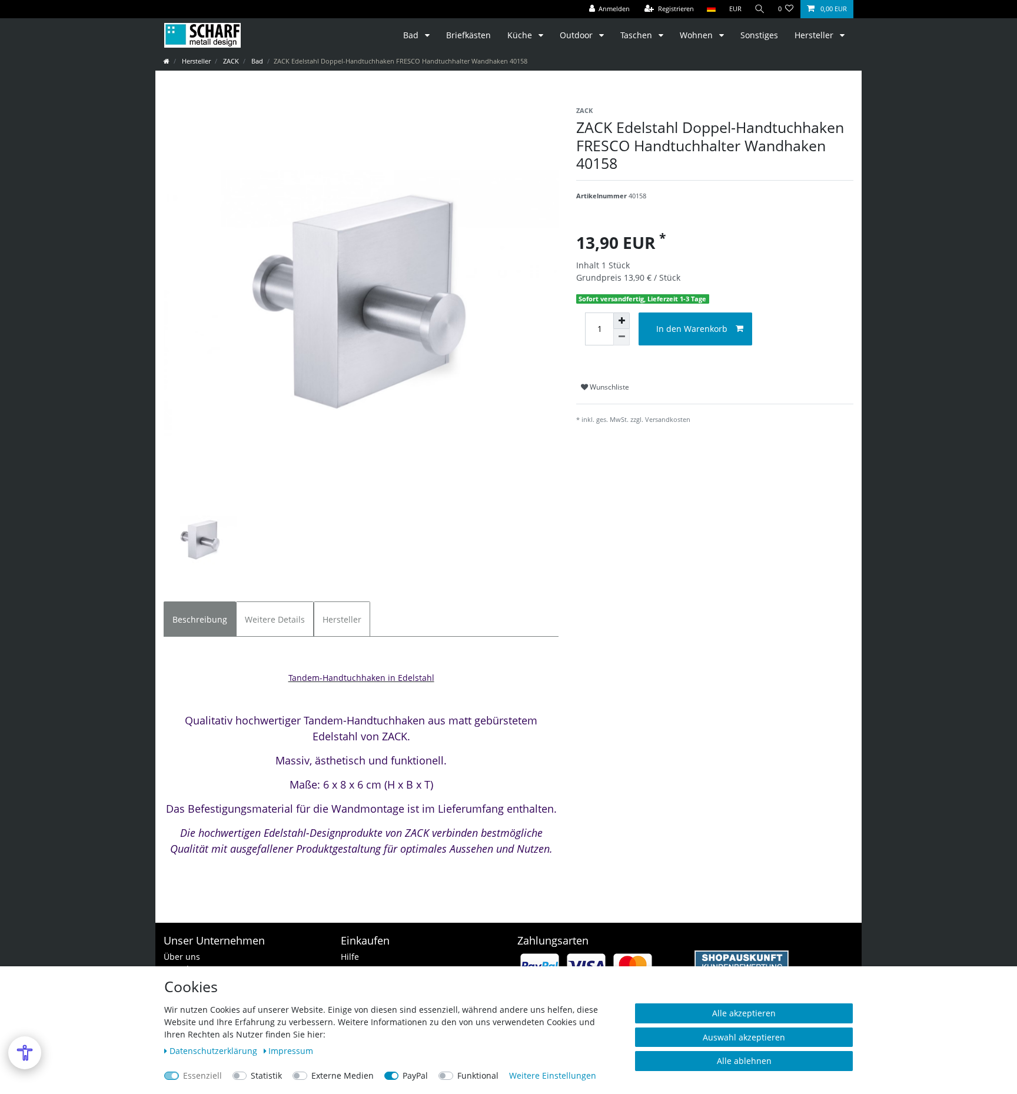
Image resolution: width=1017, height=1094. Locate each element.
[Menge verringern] (621, 337)
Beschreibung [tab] (199, 619)
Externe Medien (342, 1075)
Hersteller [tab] (342, 619)
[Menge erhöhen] (621, 320)
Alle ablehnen (744, 1060)
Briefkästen (468, 35)
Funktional (477, 1075)
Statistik (266, 1075)
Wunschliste (608, 387)
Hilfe (350, 956)
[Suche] (760, 9)
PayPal (415, 1075)
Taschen (637, 35)
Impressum (290, 1050)
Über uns (182, 956)
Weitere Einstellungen (552, 1075)
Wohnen (697, 35)
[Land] (711, 9)
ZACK (230, 60)
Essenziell (202, 1075)
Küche (520, 35)
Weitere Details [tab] (275, 619)
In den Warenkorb (691, 328)
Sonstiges (759, 35)
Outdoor (577, 35)
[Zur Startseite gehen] (167, 60)
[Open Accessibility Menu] (24, 1052)
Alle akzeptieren (744, 1013)
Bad (412, 35)
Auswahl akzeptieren (744, 1037)
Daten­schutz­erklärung (215, 1050)
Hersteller (815, 35)
